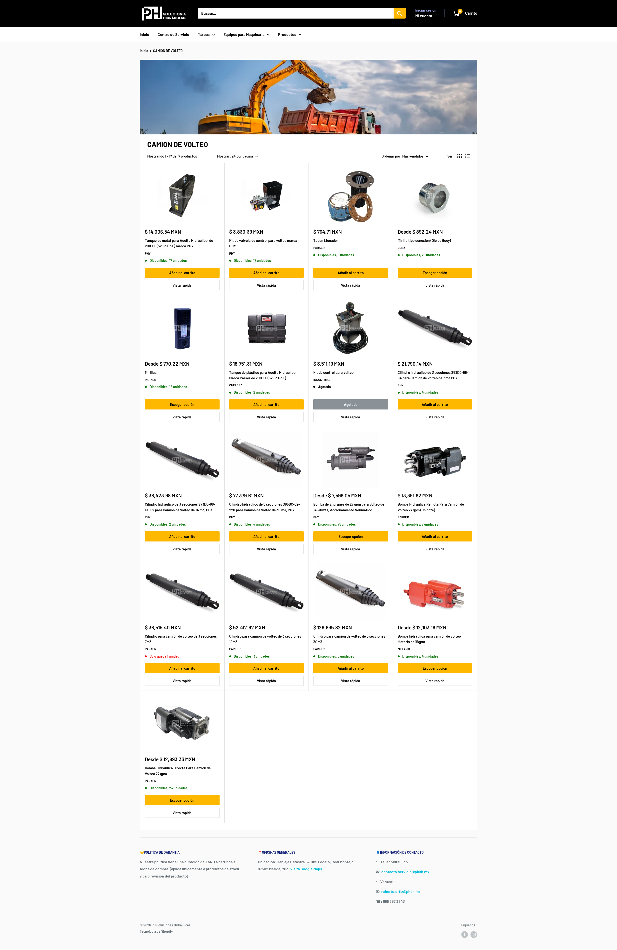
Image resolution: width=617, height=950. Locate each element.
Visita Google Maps (306, 868)
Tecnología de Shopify (156, 931)
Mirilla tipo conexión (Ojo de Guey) (424, 240)
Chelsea (235, 385)
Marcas (204, 34)
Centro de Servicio (173, 34)
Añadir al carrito (182, 272)
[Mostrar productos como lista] (467, 156)
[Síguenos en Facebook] (464, 934)
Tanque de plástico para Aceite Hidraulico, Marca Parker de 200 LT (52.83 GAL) (262, 375)
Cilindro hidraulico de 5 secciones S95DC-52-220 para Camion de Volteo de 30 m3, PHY (264, 507)
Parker (319, 248)
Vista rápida (182, 285)
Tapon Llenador (325, 240)
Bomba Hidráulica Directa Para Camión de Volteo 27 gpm (178, 771)
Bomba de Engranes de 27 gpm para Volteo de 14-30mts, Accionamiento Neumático (348, 507)
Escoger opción (435, 272)
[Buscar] (400, 13)
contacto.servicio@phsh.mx (405, 871)
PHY (148, 253)
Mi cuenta (423, 15)
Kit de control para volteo (333, 372)
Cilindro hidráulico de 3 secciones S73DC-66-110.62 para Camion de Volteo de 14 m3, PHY (180, 507)
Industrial (321, 380)
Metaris (404, 649)
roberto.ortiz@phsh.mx (401, 891)
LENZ (401, 248)
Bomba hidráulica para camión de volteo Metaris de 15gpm (429, 639)
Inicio (144, 34)
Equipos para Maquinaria (243, 34)
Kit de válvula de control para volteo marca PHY (263, 243)
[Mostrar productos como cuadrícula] (459, 156)
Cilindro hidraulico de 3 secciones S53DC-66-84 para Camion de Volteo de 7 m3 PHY (433, 375)
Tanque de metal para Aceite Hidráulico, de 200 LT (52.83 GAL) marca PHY (179, 243)
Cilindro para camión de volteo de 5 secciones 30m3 (349, 639)
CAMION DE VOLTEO (168, 51)
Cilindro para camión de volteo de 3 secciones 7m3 (181, 639)
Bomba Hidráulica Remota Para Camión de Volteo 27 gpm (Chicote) (431, 507)
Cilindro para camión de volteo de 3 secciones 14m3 (265, 639)
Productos (287, 34)
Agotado (350, 404)
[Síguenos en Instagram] (473, 934)
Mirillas (150, 372)
